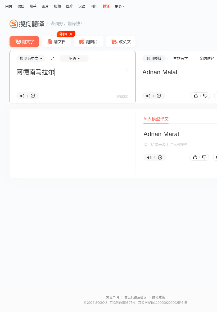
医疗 (69, 6)
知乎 (33, 6)
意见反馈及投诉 (135, 297)
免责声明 (112, 297)
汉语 (81, 6)
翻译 (106, 6)
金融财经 (207, 58)
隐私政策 (158, 297)
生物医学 (180, 58)
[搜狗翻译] (27, 23)
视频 (57, 6)
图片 (45, 6)
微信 (20, 6)
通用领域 (154, 58)
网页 (8, 6)
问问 (94, 6)
